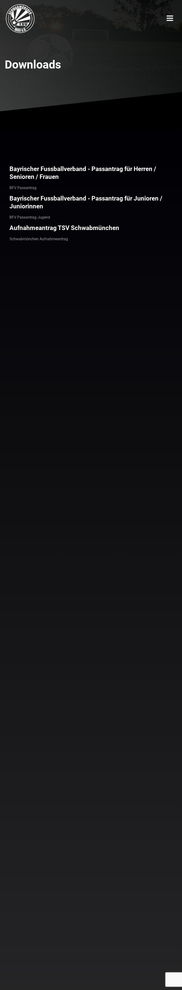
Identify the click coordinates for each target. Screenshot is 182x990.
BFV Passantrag (22, 188)
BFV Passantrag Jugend (29, 217)
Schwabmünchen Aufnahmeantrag (38, 239)
